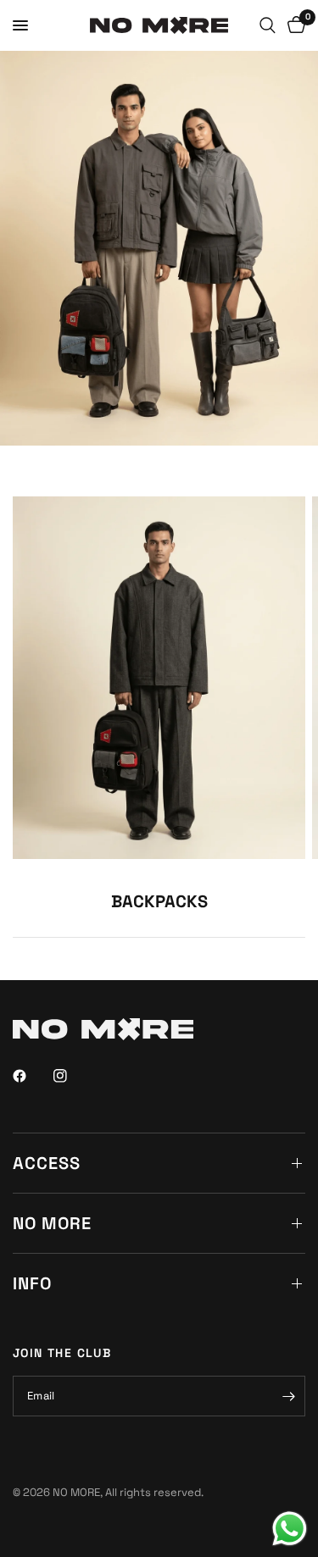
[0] (293, 25)
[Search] (268, 25)
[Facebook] (31, 1075)
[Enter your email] (288, 1396)
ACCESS (47, 1163)
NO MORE (52, 1223)
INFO (32, 1283)
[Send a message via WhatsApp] (290, 1529)
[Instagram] (72, 1075)
